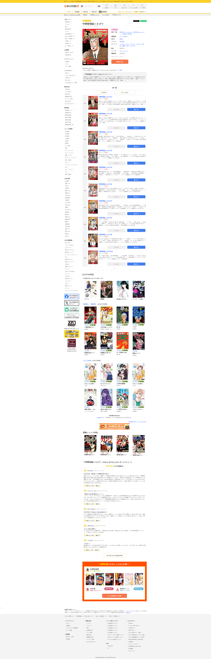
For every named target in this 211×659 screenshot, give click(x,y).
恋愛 (66, 148)
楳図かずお (67, 193)
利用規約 (131, 641)
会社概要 (131, 648)
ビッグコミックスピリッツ (71, 254)
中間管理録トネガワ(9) (105, 234)
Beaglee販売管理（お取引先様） (136, 639)
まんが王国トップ (70, 616)
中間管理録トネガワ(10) (106, 251)
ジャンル (122, 11)
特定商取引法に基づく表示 (135, 646)
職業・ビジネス (68, 155)
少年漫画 (67, 138)
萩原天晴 (93, 304)
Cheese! (67, 264)
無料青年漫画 (68, 119)
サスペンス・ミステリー (70, 157)
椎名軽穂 (67, 212)
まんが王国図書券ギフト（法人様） (137, 637)
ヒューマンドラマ (69, 150)
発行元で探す (68, 101)
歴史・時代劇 (68, 160)
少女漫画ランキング (112, 627)
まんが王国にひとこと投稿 (71, 82)
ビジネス (138, 44)
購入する (136, 109)
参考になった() (90, 485)
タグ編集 (120, 70)
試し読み (116, 109)
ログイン (67, 64)
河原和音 (67, 200)
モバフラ (67, 288)
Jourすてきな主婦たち (70, 271)
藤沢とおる (67, 231)
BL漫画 (66, 143)
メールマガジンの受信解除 (72, 627)
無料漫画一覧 (68, 112)
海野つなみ (67, 190)
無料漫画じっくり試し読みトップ (85, 616)
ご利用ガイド (68, 77)
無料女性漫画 (68, 115)
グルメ (66, 172)
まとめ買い (126, 92)
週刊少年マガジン (69, 259)
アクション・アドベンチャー (71, 164)
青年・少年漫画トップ (70, 38)
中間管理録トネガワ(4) (105, 150)
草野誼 (66, 207)
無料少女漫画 (68, 117)
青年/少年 (94, 11)
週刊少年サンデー (69, 278)
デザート (67, 283)
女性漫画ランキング (112, 625)
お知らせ (67, 73)
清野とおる (67, 217)
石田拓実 (67, 188)
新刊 (137, 11)
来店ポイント (144, 11)
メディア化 (132, 45)
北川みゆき (67, 205)
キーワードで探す (69, 98)
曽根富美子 (67, 219)
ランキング (129, 11)
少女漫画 (67, 133)
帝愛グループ (95, 70)
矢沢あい (67, 236)
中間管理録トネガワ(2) (105, 113)
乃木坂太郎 (67, 226)
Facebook (110, 646)
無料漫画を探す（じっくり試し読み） (137, 421)
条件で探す (67, 89)
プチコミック (68, 247)
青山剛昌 (67, 181)
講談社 (121, 39)
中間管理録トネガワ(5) (105, 167)
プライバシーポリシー (134, 644)
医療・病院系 (68, 174)
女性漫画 (67, 131)
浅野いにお (67, 183)
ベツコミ (67, 269)
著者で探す (67, 94)
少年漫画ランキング (112, 632)
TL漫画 (66, 140)
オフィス (132, 44)
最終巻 (105, 92)
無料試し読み (119, 61)
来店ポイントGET (69, 52)
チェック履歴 (68, 66)
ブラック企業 (86, 70)
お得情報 (68, 639)
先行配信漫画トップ (69, 33)
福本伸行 (126, 32)
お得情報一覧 (68, 54)
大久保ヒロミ (68, 195)
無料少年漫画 (68, 122)
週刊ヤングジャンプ (69, 261)
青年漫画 (67, 136)
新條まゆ (67, 214)
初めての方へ (68, 80)
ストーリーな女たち (69, 245)
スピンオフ (113, 70)
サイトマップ (132, 651)
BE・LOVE (67, 242)
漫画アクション (68, 285)
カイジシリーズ (124, 51)
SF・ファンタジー (69, 169)
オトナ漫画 (67, 145)
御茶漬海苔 (67, 197)
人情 (127, 45)
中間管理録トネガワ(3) (105, 132)
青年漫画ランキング (112, 630)
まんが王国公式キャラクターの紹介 (137, 634)
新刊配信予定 (68, 29)
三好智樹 (124, 33)
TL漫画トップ (68, 41)
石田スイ (67, 185)
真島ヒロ (67, 233)
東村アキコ (67, 228)
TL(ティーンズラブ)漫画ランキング (116, 634)
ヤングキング (68, 281)
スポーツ (67, 162)
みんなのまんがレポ (69, 103)
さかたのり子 (68, 209)
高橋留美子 (67, 224)
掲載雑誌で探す (68, 96)
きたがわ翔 (67, 202)
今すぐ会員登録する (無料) (114, 595)
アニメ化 (122, 44)
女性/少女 (85, 11)
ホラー (66, 167)
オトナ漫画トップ (69, 45)
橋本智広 (130, 33)
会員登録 (67, 61)
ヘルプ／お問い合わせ (70, 75)
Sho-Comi (67, 276)
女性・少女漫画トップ (70, 36)
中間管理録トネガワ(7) (105, 201)
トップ (68, 11)
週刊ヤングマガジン (69, 250)
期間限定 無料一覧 (69, 124)
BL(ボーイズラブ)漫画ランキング (115, 637)
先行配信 (77, 11)
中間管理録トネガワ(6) (105, 184)
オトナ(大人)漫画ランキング (114, 639)
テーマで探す (68, 91)
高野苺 (66, 221)
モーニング (67, 273)
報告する (98, 485)
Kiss (66, 257)
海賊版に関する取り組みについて (71, 328)
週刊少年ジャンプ (69, 252)
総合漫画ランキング (112, 623)
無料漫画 (104, 11)
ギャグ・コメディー (69, 152)
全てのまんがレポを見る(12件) (115, 555)
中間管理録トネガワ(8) (105, 217)
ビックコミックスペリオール (71, 290)
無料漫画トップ (68, 22)
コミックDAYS (87, 360)
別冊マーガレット (69, 266)
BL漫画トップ (68, 43)
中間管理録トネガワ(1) (105, 96)
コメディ (127, 44)
